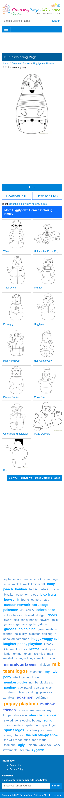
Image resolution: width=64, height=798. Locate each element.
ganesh (9, 624)
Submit (56, 785)
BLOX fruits (48, 594)
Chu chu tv (27, 610)
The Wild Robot (13, 740)
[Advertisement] (32, 43)
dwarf (7, 619)
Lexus (27, 653)
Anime (28, 579)
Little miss (39, 653)
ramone (23, 710)
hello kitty (20, 633)
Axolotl (16, 584)
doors (52, 615)
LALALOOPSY (48, 649)
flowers (44, 619)
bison (55, 589)
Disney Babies (11, 397)
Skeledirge (11, 720)
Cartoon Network (17, 605)
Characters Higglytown (15, 433)
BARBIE (33, 589)
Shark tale (20, 715)
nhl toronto (34, 677)
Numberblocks (15, 682)
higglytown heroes (29, 204)
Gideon (42, 624)
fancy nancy (29, 619)
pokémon (42, 697)
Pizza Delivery (42, 433)
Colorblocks (45, 610)
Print (32, 187)
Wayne (7, 251)
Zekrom (25, 750)
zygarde (38, 750)
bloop (34, 594)
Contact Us (15, 765)
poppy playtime (21, 703)
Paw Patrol (25, 687)
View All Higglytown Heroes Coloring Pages (34, 478)
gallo (54, 619)
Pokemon (25, 697)
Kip (5, 470)
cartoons (13, 204)
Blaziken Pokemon (16, 594)
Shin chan (37, 715)
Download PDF (16, 196)
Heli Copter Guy (43, 360)
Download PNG (47, 196)
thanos (19, 735)
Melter (41, 658)
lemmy (17, 653)
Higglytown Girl (11, 360)
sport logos (49, 725)
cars (46, 599)
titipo (27, 740)
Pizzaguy (8, 324)
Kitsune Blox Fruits (15, 649)
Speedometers (13, 725)
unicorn (32, 745)
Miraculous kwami (20, 664)
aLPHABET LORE (12, 579)
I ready (48, 644)
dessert (29, 615)
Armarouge (51, 579)
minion (52, 658)
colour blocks (13, 615)
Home (5, 63)
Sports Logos (14, 730)
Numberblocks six (41, 682)
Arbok (38, 579)
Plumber (38, 287)
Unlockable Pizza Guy (46, 251)
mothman (36, 671)
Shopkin (53, 715)
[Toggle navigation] (6, 29)
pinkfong (32, 692)
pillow (20, 692)
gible (32, 624)
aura (7, 584)
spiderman (32, 725)
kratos (34, 649)
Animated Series (21, 63)
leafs (7, 653)
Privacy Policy (16, 769)
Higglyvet (39, 324)
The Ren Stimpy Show (42, 735)
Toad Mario (39, 740)
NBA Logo (19, 677)
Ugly (21, 745)
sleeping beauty (30, 720)
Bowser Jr (11, 599)
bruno (25, 599)
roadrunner (37, 710)
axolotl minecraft (34, 584)
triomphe (10, 745)
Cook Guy (39, 397)
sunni (50, 730)
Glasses (10, 629)
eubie (44, 204)
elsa (16, 619)
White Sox (45, 745)
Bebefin (45, 589)
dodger (41, 615)
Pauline (10, 687)
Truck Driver (10, 287)
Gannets (21, 624)
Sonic (47, 720)
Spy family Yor (35, 730)
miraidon (44, 664)
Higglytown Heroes (43, 63)
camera (36, 599)
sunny (8, 735)
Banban (21, 589)
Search (56, 21)
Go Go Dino (26, 629)
